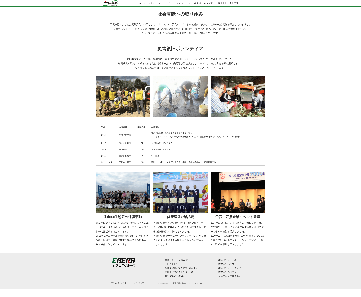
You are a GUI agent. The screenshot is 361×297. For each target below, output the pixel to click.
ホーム (142, 3)
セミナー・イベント (176, 3)
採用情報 (222, 3)
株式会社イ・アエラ (228, 260)
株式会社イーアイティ (229, 268)
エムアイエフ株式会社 (229, 276)
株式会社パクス (226, 264)
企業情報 (233, 3)
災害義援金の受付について (183, 137)
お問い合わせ (194, 3)
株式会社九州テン (227, 272)
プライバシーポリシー (119, 283)
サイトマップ (139, 283)
